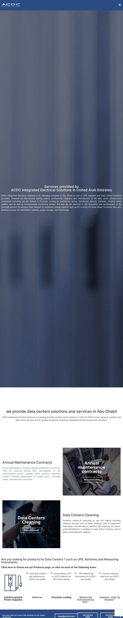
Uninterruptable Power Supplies (13, 598)
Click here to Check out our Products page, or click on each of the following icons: (49, 567)
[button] (120, 5)
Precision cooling (61, 597)
